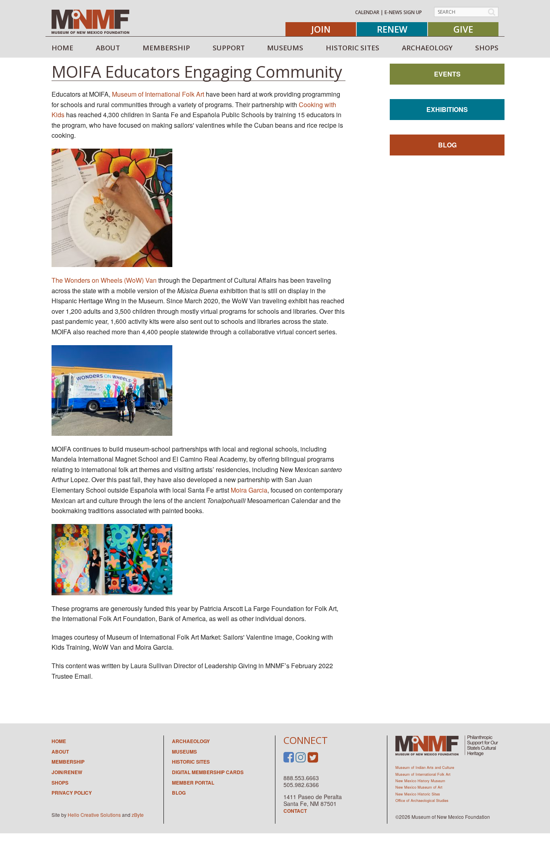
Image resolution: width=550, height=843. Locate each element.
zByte (138, 814)
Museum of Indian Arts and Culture (424, 767)
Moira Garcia (249, 490)
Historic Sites (191, 761)
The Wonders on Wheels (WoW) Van (104, 280)
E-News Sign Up (403, 12)
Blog (447, 144)
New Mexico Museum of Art (418, 787)
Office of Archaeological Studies (422, 800)
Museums (184, 751)
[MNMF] (90, 21)
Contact (295, 810)
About (60, 751)
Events (447, 74)
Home (59, 741)
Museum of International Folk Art (158, 94)
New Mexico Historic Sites (417, 794)
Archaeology (191, 741)
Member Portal (193, 782)
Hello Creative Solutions (94, 814)
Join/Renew (67, 772)
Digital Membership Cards (208, 772)
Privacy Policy (72, 792)
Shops (60, 782)
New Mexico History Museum (420, 780)
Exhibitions (447, 109)
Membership (68, 761)
